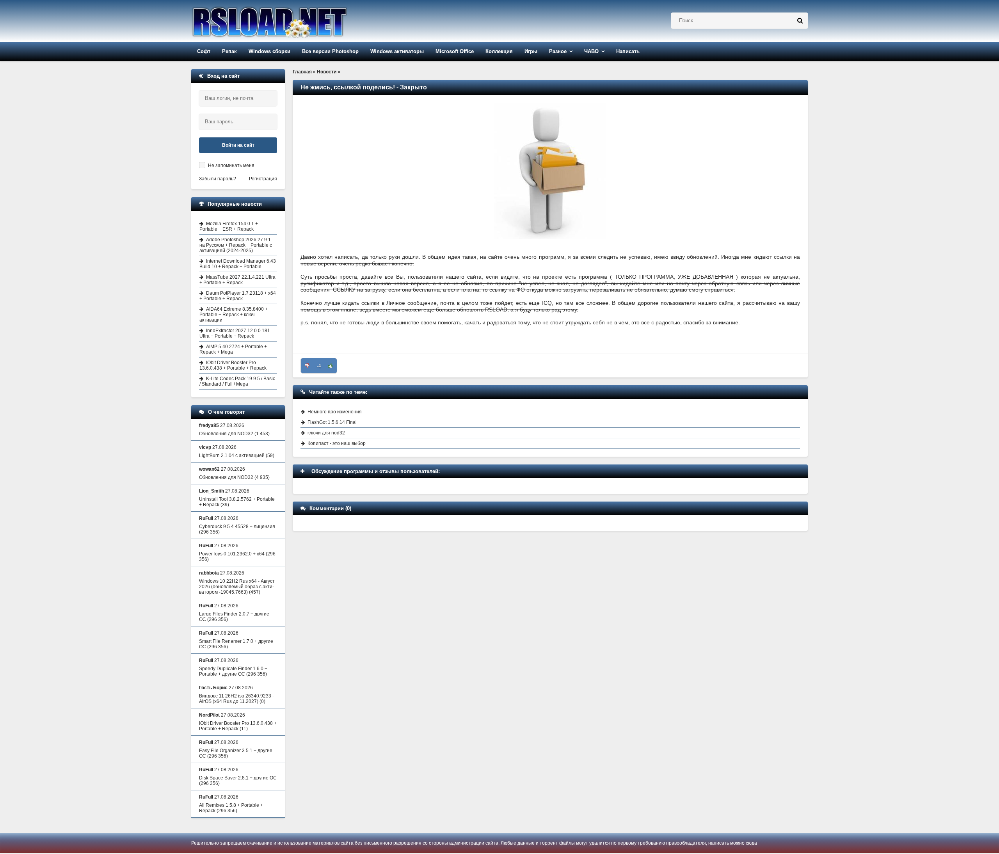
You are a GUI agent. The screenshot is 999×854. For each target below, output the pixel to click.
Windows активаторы (397, 51)
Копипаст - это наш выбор (337, 443)
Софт (203, 51)
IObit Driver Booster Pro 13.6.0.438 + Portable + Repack (233, 365)
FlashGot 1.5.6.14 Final (332, 422)
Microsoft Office (455, 51)
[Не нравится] (307, 365)
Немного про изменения (335, 412)
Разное (558, 51)
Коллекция (499, 51)
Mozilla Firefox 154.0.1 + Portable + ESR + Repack (228, 226)
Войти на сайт (238, 145)
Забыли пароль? (217, 178)
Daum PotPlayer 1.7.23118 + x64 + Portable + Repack (237, 295)
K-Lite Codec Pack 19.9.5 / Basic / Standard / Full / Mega (237, 381)
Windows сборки (269, 51)
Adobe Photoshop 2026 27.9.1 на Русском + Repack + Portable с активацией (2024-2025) (235, 245)
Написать (628, 51)
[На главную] (289, 21)
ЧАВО (591, 51)
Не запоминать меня (231, 165)
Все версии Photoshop (330, 51)
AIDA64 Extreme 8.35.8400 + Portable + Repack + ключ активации (233, 314)
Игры (530, 51)
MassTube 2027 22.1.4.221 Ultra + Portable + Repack (237, 279)
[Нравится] (330, 365)
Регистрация (263, 178)
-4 (319, 365)
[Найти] (800, 20)
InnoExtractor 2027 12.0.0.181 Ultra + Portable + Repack (234, 333)
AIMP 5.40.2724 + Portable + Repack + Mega (233, 349)
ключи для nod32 (326, 433)
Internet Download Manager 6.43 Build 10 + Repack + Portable (237, 263)
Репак (229, 51)
